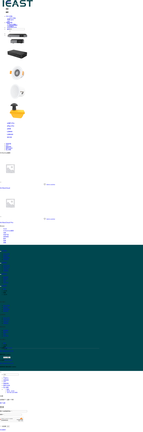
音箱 (4, 242)
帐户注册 (2, 403)
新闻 (4, 289)
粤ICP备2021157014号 (6, 351)
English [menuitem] (11, 19)
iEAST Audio (8, 348)
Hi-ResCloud (5, 188)
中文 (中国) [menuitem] (12, 18)
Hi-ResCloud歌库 (8, 230)
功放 (4, 232)
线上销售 (8, 149)
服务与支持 (9, 148)
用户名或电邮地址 (5, 411)
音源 (4, 240)
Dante (5, 229)
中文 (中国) (9, 16)
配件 (4, 238)
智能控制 (8, 146)
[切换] (0, 251)
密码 (1, 414)
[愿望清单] (0, 216)
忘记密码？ (3, 430)
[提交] (4, 376)
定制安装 (8, 143)
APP (7, 145)
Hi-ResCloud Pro (6, 222)
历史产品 (6, 234)
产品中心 (8, 2)
